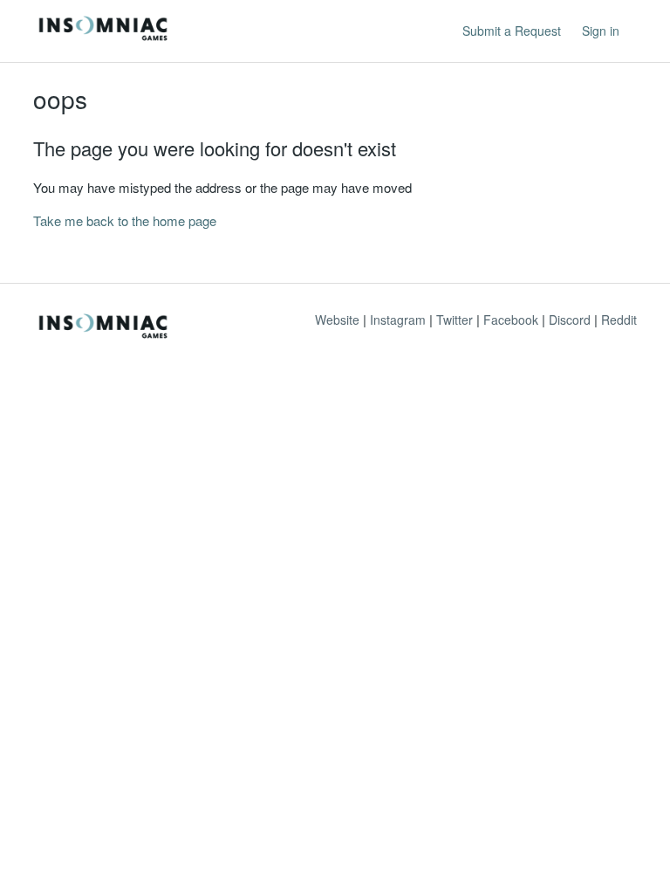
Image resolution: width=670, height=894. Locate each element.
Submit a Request (511, 30)
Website (337, 319)
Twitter (454, 319)
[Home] (103, 39)
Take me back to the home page (124, 220)
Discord (570, 319)
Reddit (619, 319)
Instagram (398, 319)
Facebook (510, 319)
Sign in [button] (600, 30)
